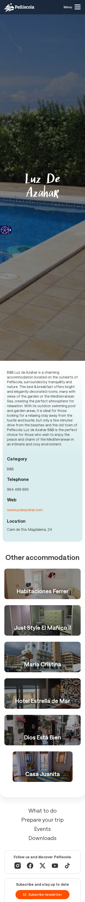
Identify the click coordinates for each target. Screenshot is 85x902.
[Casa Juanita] (43, 766)
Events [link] (42, 828)
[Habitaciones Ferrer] (42, 584)
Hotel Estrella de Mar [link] (42, 700)
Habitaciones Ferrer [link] (43, 591)
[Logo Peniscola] (19, 7)
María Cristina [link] (42, 664)
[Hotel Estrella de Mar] (42, 693)
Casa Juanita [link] (42, 773)
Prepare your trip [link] (42, 819)
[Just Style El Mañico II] (42, 620)
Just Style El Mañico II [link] (42, 627)
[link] (4, 233)
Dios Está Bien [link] (42, 737)
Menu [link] (68, 7)
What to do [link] (42, 810)
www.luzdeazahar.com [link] (24, 510)
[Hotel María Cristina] (42, 657)
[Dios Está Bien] (42, 730)
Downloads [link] (42, 838)
